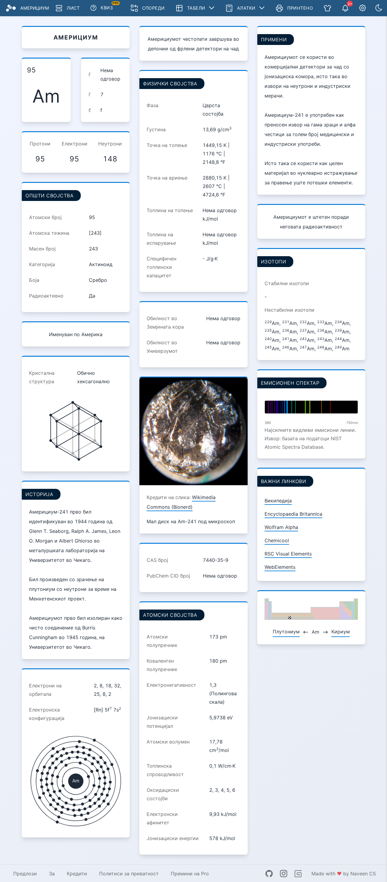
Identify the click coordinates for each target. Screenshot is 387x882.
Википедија (278, 501)
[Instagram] (284, 874)
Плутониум (286, 632)
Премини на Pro (190, 874)
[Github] (269, 874)
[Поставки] (362, 8)
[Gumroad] (298, 874)
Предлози (25, 874)
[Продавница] (327, 8)
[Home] (11, 8)
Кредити (77, 874)
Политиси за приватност (129, 874)
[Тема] (379, 8)
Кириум (340, 632)
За (52, 874)
